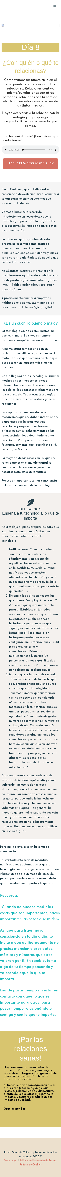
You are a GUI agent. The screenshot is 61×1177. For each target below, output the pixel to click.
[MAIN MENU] (55, 5)
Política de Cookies (31, 1165)
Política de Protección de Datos (37, 1161)
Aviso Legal (10, 1161)
